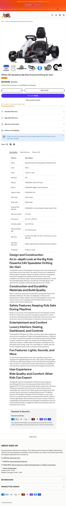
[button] (60, 15)
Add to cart (44, 90)
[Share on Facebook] (10, 144)
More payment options (33, 100)
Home (2, 21)
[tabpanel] (33, 280)
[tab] (13, 152)
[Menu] (64, 15)
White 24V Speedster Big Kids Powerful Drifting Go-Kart (19, 21)
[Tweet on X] (7, 144)
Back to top (33, 437)
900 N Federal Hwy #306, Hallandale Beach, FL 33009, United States (34, 465)
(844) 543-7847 (15, 458)
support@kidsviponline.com (18, 461)
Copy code (38, 4)
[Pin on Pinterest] (14, 144)
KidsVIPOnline (8, 502)
